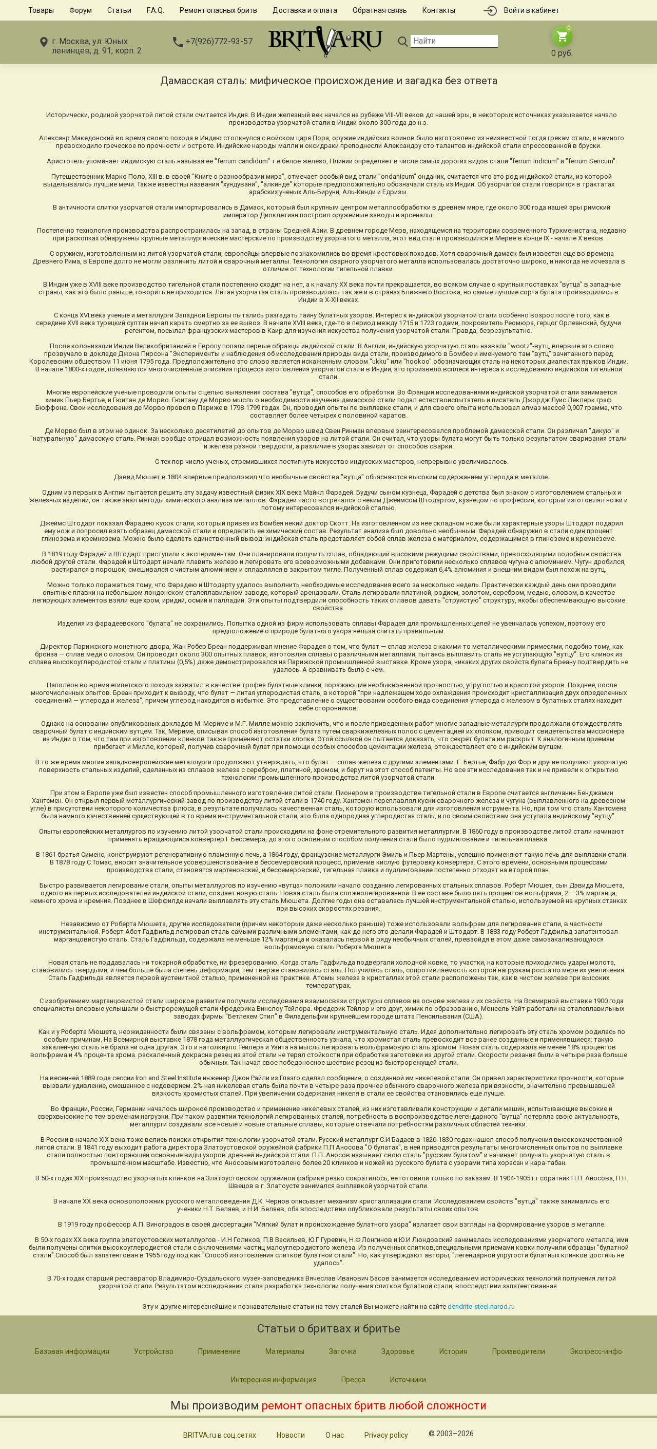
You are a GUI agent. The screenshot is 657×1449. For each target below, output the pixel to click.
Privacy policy (386, 1435)
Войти (531, 10)
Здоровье (398, 1351)
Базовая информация (72, 1351)
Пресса (353, 1380)
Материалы (284, 1351)
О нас (334, 1435)
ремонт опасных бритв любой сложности (374, 1405)
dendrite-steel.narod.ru (481, 1306)
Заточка (343, 1351)
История (453, 1351)
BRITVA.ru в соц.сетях (219, 1435)
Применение (219, 1351)
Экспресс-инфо (596, 1351)
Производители (518, 1351)
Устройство (153, 1351)
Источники (408, 1380)
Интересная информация (274, 1380)
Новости (291, 1435)
